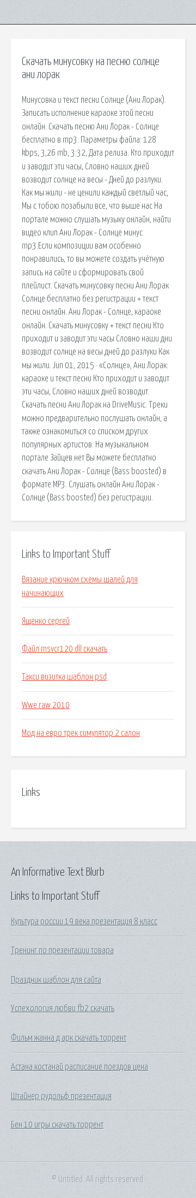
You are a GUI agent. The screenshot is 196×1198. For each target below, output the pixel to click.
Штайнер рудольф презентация (61, 1096)
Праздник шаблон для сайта (56, 980)
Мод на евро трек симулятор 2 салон (81, 733)
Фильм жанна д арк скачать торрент (68, 1038)
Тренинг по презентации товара (62, 950)
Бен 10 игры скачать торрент (57, 1124)
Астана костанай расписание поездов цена (79, 1067)
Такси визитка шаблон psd (64, 676)
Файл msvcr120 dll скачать (64, 649)
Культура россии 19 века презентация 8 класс (84, 921)
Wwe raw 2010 (46, 705)
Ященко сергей (46, 621)
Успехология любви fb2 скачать (62, 1008)
